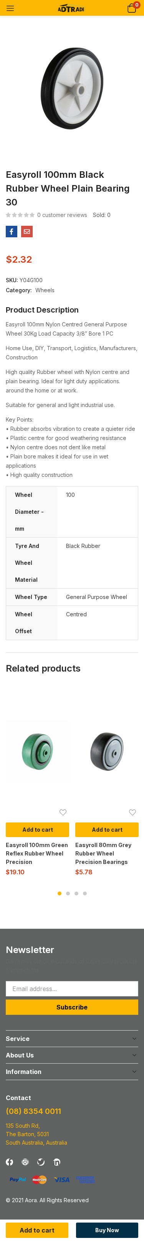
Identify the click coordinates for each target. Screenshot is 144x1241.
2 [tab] (68, 893)
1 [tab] (59, 893)
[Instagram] (25, 1162)
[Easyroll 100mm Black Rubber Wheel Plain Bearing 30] (11, 231)
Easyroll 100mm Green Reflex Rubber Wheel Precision (37, 853)
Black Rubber (83, 546)
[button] (131, 8)
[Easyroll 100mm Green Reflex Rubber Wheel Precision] (37, 751)
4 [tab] (85, 893)
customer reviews (62, 215)
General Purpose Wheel (96, 597)
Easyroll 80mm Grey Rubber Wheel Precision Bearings (103, 853)
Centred (76, 614)
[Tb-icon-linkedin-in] (56, 1162)
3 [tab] (76, 893)
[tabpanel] (37, 783)
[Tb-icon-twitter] (41, 1162)
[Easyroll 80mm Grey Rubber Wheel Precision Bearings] (107, 751)
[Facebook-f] (9, 1162)
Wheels (45, 290)
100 (70, 494)
